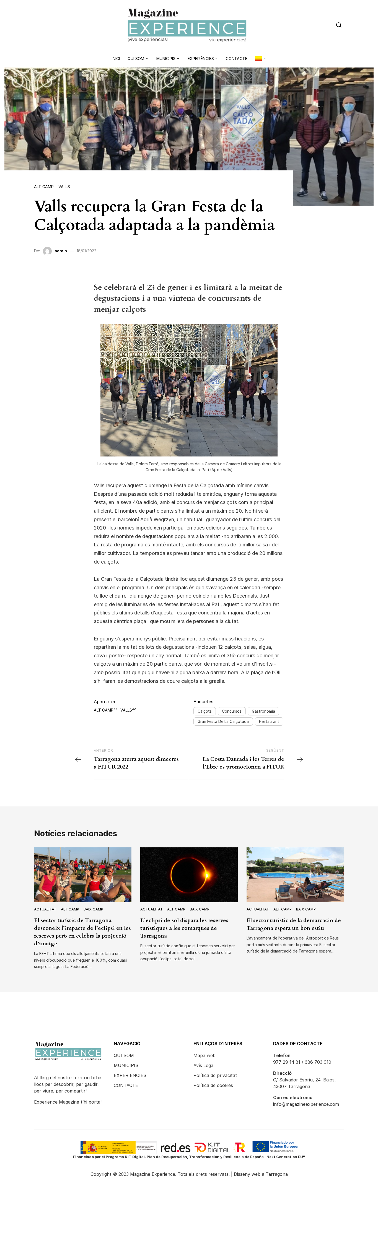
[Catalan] (260, 59)
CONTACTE (126, 1085)
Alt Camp (44, 186)
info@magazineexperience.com (306, 1104)
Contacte (236, 58)
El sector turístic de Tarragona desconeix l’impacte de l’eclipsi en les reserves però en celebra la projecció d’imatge (82, 932)
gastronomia (263, 711)
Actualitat (45, 909)
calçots (205, 711)
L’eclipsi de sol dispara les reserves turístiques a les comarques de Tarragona (184, 928)
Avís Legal (203, 1065)
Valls (64, 186)
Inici (116, 58)
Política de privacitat (215, 1075)
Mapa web (204, 1055)
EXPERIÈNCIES (130, 1075)
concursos (232, 711)
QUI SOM (124, 1055)
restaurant (269, 721)
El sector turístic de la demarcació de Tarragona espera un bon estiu (294, 924)
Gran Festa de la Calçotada (223, 721)
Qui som (136, 58)
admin (61, 250)
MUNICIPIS (126, 1065)
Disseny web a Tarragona (261, 1174)
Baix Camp (93, 909)
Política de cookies (213, 1085)
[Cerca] (338, 25)
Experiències (201, 58)
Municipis (165, 58)
